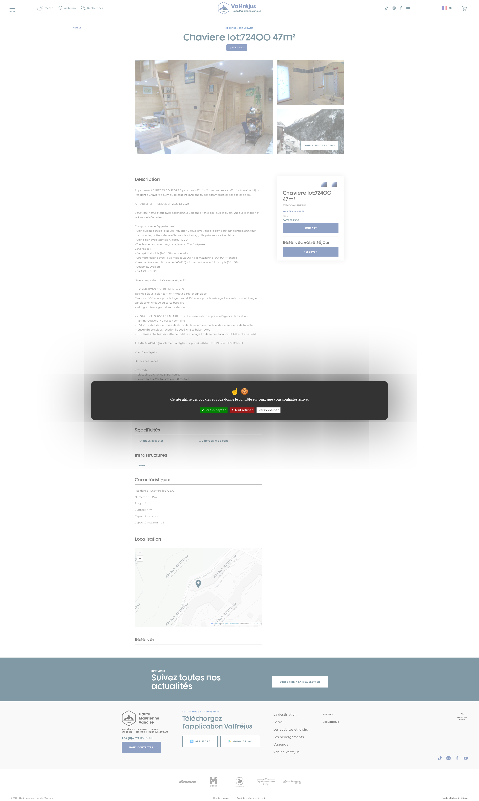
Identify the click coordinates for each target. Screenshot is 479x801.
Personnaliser (268, 410)
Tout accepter (215, 410)
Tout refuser (243, 410)
